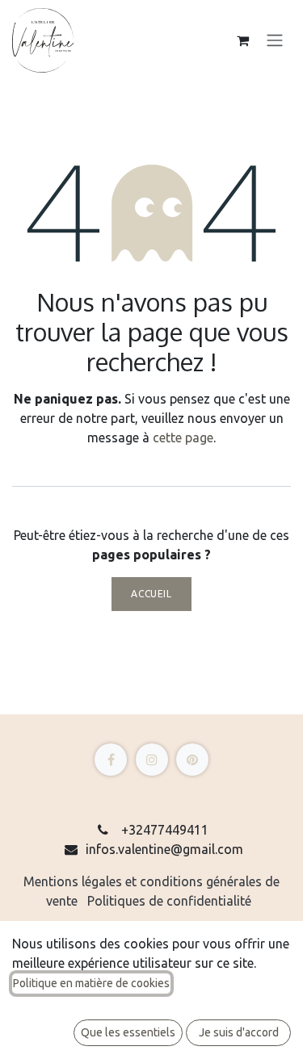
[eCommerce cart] (242, 40)
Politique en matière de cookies (91, 983)
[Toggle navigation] (275, 40)
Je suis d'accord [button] (239, 1032)
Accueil (151, 593)
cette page (183, 437)
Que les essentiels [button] (128, 1032)
